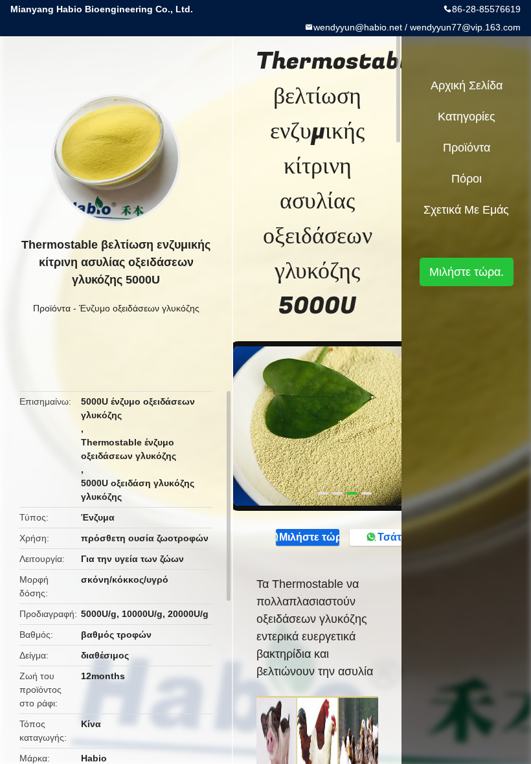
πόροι (466, 178)
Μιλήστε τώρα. (309, 537)
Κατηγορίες (466, 116)
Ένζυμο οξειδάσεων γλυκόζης (139, 308)
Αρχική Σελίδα (467, 85)
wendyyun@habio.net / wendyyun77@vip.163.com (417, 27)
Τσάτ (389, 537)
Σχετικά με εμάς (466, 209)
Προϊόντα (52, 308)
